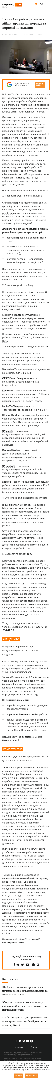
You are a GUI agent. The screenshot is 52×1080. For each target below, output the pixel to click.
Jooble (36, 337)
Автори (34, 1047)
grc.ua (44, 337)
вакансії (35, 939)
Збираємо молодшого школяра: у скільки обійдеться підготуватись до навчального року (24, 1006)
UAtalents (7, 430)
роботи (23, 101)
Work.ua (26, 337)
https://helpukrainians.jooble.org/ (20, 694)
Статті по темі (10, 978)
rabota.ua (7, 213)
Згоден (18, 1076)
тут (28, 548)
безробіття (24, 939)
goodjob (6, 481)
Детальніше (31, 1076)
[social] (14, 964)
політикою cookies (41, 1069)
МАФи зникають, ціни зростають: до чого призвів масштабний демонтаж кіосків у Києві (24, 1021)
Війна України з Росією (13, 942)
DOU (4, 340)
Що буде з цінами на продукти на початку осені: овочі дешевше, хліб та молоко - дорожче (25, 991)
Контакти (19, 1047)
